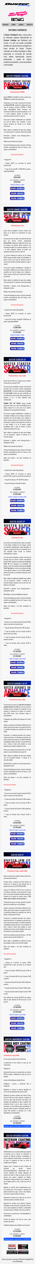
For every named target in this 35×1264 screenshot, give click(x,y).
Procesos (5, 25)
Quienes (21, 25)
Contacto (30, 25)
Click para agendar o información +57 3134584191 (17, 1126)
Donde (13, 25)
